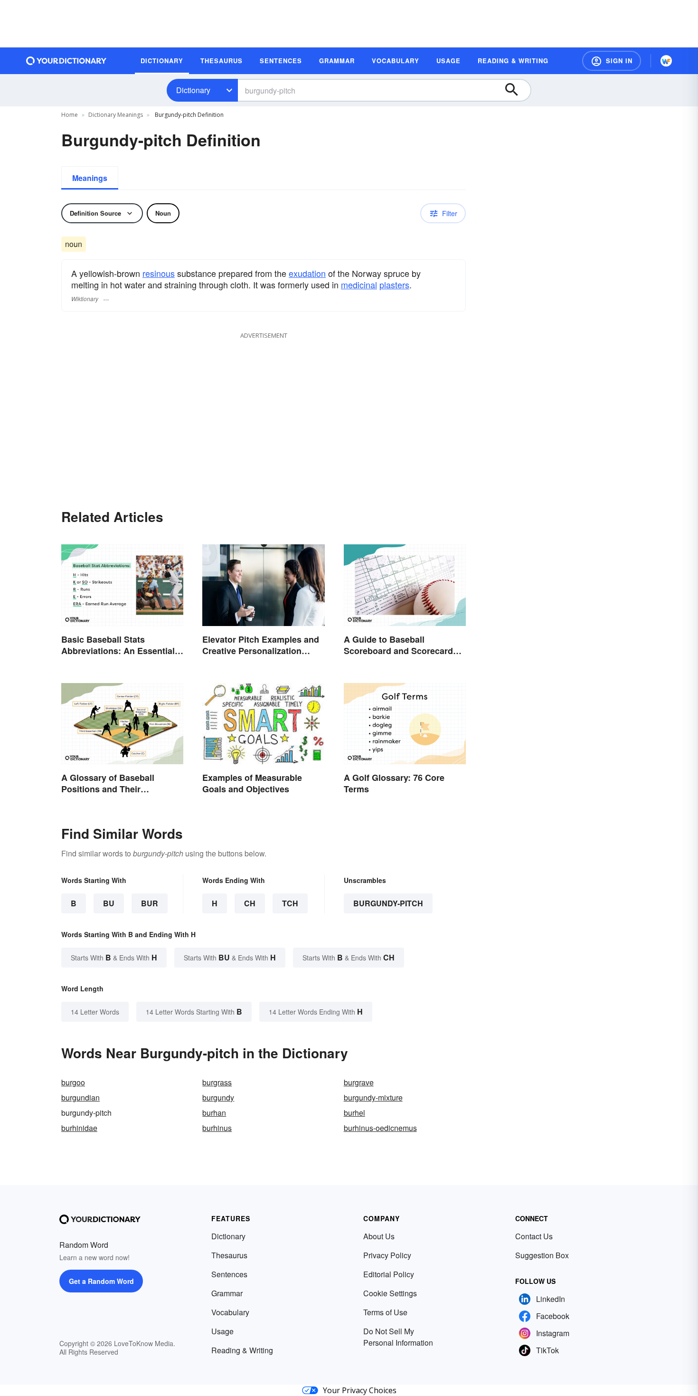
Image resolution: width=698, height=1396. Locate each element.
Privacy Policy (387, 1255)
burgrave (359, 1082)
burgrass (217, 1082)
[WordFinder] (666, 60)
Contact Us (534, 1236)
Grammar (227, 1293)
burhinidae (79, 1127)
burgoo (73, 1082)
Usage (222, 1331)
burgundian (80, 1097)
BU (108, 903)
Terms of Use (385, 1312)
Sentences (229, 1274)
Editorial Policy (388, 1274)
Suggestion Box (542, 1255)
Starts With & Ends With (114, 957)
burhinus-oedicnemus (380, 1127)
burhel (354, 1112)
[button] (611, 61)
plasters (394, 284)
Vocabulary (230, 1312)
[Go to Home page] (66, 61)
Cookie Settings (390, 1293)
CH (249, 903)
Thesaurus (229, 1255)
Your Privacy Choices (359, 1390)
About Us (379, 1236)
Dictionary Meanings (115, 115)
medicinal (359, 284)
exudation (307, 273)
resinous (158, 273)
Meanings (89, 177)
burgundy (218, 1097)
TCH (290, 903)
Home (69, 115)
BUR (149, 903)
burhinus (217, 1127)
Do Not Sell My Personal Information (398, 1337)
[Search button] (516, 90)
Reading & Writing (242, 1350)
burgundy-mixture (373, 1097)
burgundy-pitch (388, 903)
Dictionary (193, 90)
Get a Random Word (101, 1281)
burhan (214, 1112)
